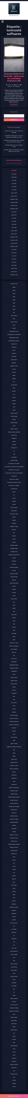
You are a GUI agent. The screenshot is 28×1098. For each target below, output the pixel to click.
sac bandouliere (14, 951)
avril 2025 (14, 224)
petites (14, 891)
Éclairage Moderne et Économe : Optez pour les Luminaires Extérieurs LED (14, 77)
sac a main (14, 948)
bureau (14, 397)
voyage (14, 1083)
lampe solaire (14, 683)
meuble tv (14, 812)
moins (14, 856)
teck (14, 1033)
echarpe (14, 542)
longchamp (14, 693)
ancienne (14, 353)
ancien (14, 350)
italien (14, 636)
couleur (14, 491)
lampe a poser (14, 677)
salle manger (14, 970)
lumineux (14, 731)
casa (14, 406)
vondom (14, 1080)
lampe (14, 674)
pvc (14, 935)
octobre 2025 (14, 205)
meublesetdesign (14, 822)
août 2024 (14, 249)
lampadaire (14, 661)
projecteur (14, 932)
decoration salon (14, 513)
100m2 (14, 287)
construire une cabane (14, 485)
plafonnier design (14, 907)
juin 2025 (14, 218)
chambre (14, 444)
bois (14, 394)
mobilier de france (14, 834)
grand (14, 595)
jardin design (14, 649)
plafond (14, 900)
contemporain (14, 488)
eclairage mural (14, 551)
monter (14, 860)
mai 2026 (14, 183)
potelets (14, 919)
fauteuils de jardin (14, 583)
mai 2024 (14, 259)
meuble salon (14, 809)
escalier (14, 557)
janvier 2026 (14, 196)
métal (14, 781)
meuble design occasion (14, 797)
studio (14, 995)
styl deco (14, 1001)
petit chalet (14, 885)
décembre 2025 (14, 199)
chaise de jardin (14, 413)
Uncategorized (14, 1045)
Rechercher (14, 112)
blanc (14, 388)
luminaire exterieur (14, 718)
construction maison (14, 479)
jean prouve (14, 658)
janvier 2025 (14, 233)
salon (14, 973)
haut (14, 611)
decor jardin (14, 510)
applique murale (14, 366)
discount (14, 535)
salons (14, 979)
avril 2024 (14, 262)
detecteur (14, 529)
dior (14, 532)
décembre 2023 (14, 274)
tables (14, 1026)
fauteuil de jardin (14, 573)
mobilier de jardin (14, 838)
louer (14, 696)
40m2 (14, 296)
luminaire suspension (14, 724)
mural (14, 866)
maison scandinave (14, 768)
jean (14, 655)
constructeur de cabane (14, 463)
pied (14, 897)
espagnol (14, 561)
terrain (14, 1036)
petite (14, 888)
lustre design (14, 737)
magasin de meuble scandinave (14, 746)
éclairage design (14, 545)
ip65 (14, 630)
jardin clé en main (14, 642)
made (14, 740)
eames (14, 539)
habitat (14, 608)
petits (14, 894)
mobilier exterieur (14, 847)
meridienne (14, 775)
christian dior (14, 447)
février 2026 (14, 193)
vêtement (14, 1061)
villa (14, 1070)
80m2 (14, 306)
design (14, 517)
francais (14, 592)
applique (14, 362)
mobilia (14, 831)
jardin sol (14, 652)
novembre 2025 (14, 202)
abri (14, 312)
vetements (14, 1067)
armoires (14, 372)
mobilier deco (14, 841)
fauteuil (14, 570)
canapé (14, 403)
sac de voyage (14, 954)
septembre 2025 (14, 208)
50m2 (14, 299)
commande (14, 457)
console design (14, 460)
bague (14, 375)
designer (14, 523)
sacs (14, 957)
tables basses (14, 1029)
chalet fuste (14, 435)
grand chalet (14, 598)
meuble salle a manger (14, 806)
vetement (14, 1058)
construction (14, 476)
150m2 (14, 290)
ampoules (14, 347)
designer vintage (14, 526)
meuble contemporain (14, 787)
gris (14, 602)
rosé (14, 941)
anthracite (14, 356)
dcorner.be (14, 15)
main (14, 749)
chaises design (14, 422)
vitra (14, 1077)
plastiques (14, 913)
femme (14, 586)
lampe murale (14, 680)
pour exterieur (14, 923)
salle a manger (14, 963)
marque (14, 771)
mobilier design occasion (14, 844)
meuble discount (14, 800)
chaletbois (14, 438)
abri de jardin (14, 315)
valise (14, 1048)
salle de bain (14, 967)
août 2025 (14, 211)
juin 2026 (14, 180)
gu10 (14, 605)
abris (14, 318)
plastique (14, 910)
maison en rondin (14, 765)
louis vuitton (14, 702)
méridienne (14, 778)
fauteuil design (14, 576)
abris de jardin (14, 321)
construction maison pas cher (14, 482)
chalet (14, 425)
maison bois (14, 759)
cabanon (14, 400)
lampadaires (14, 671)
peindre (14, 875)
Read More (14, 104)
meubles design (14, 816)
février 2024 (14, 268)
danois (14, 504)
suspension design (14, 1007)
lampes (14, 686)
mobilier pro (14, 853)
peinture (14, 878)
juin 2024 (14, 255)
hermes (14, 617)
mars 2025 (14, 227)
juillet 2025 (14, 215)
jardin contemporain (14, 646)
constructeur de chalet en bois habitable (14, 466)
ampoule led (14, 343)
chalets (14, 441)
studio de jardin (14, 998)
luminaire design (14, 715)
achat (14, 325)
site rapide (14, 985)
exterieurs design (14, 567)
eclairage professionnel (14, 554)
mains (14, 753)
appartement (14, 359)
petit (14, 882)
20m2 (14, 293)
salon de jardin (14, 976)
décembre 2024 (14, 237)
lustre (14, 734)
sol (14, 992)
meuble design (14, 793)
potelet (14, 916)
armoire (14, 369)
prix (14, 926)
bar (14, 381)
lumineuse (14, 727)
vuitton (14, 1086)
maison (14, 756)
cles (14, 454)
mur (14, 863)
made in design (14, 743)
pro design (14, 929)
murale (14, 869)
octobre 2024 (14, 243)
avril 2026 (14, 186)
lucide (14, 705)
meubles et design (14, 819)
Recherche (14, 119)
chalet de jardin (14, 428)
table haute (14, 1023)
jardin (14, 639)
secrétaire (14, 982)
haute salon (14, 614)
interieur (14, 627)
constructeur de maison (14, 469)
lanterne (14, 690)
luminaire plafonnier (14, 721)
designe (14, 520)
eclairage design (14, 548)
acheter (14, 328)
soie (14, 989)
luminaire (14, 712)
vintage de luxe (14, 1074)
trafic (14, 1042)
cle (14, 450)
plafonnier (14, 904)
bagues (14, 378)
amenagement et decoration (14, 334)
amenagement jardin (14, 337)
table (14, 1014)
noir (14, 872)
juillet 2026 (14, 177)
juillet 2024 (14, 252)
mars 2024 (14, 265)
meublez (14, 825)
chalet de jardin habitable (14, 432)
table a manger (14, 1017)
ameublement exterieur (14, 340)
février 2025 (14, 230)
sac (14, 945)
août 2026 (14, 174)
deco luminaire (14, 507)
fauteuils (14, 580)
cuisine (14, 498)
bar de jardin (14, 384)
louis (14, 699)
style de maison (14, 1004)
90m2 (14, 309)
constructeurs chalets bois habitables (14, 473)
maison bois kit (14, 762)
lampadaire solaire (14, 668)
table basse (14, 1020)
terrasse (14, 1039)
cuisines (14, 501)
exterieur (14, 564)
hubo (14, 620)
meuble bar (14, 784)
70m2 (14, 303)
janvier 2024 (14, 271)
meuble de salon (14, 790)
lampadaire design (14, 664)
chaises (14, 419)
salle (14, 960)
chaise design (14, 416)
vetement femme (14, 1064)
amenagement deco (14, 331)
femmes (14, 589)
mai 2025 (14, 221)
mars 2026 (14, 189)
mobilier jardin (14, 850)
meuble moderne (14, 803)
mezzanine (14, 828)
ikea (14, 624)
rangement (14, 938)
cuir (14, 495)
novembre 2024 (14, 240)
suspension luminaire (14, 1011)
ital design (14, 633)
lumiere (14, 709)
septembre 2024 (14, 246)
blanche (14, 391)
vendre (14, 1052)
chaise (14, 410)
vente (14, 1055)
